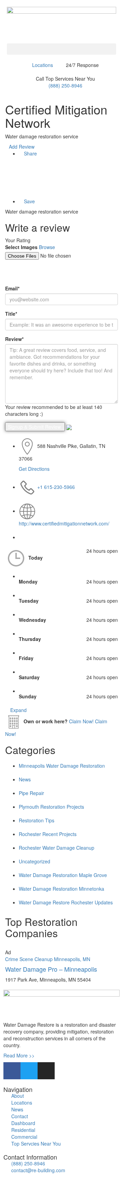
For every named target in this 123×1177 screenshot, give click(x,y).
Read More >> (19, 1055)
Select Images (21, 247)
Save (29, 201)
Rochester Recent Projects (48, 834)
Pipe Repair (31, 793)
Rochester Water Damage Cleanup (56, 847)
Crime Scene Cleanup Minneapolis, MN (47, 959)
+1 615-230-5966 (56, 486)
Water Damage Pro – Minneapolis (51, 968)
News (25, 779)
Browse (47, 247)
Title (11, 313)
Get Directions (34, 468)
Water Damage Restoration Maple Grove (63, 875)
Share (30, 153)
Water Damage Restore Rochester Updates (66, 902)
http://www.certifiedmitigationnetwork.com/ (64, 523)
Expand (18, 710)
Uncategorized (34, 861)
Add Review (22, 146)
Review (14, 339)
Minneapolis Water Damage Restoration (62, 765)
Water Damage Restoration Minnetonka (61, 888)
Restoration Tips (36, 820)
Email (12, 288)
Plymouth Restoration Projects (51, 806)
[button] (61, 49)
